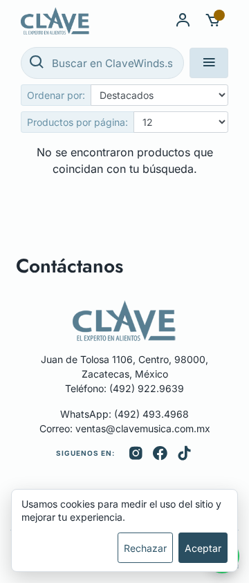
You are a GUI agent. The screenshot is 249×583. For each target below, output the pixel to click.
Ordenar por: (56, 95)
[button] (213, 21)
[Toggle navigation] (209, 63)
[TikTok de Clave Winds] (184, 453)
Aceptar (203, 548)
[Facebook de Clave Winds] (160, 453)
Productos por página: (77, 122)
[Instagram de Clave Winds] (136, 453)
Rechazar (145, 548)
